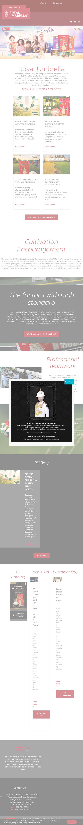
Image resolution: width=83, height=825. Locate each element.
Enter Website (69, 382)
